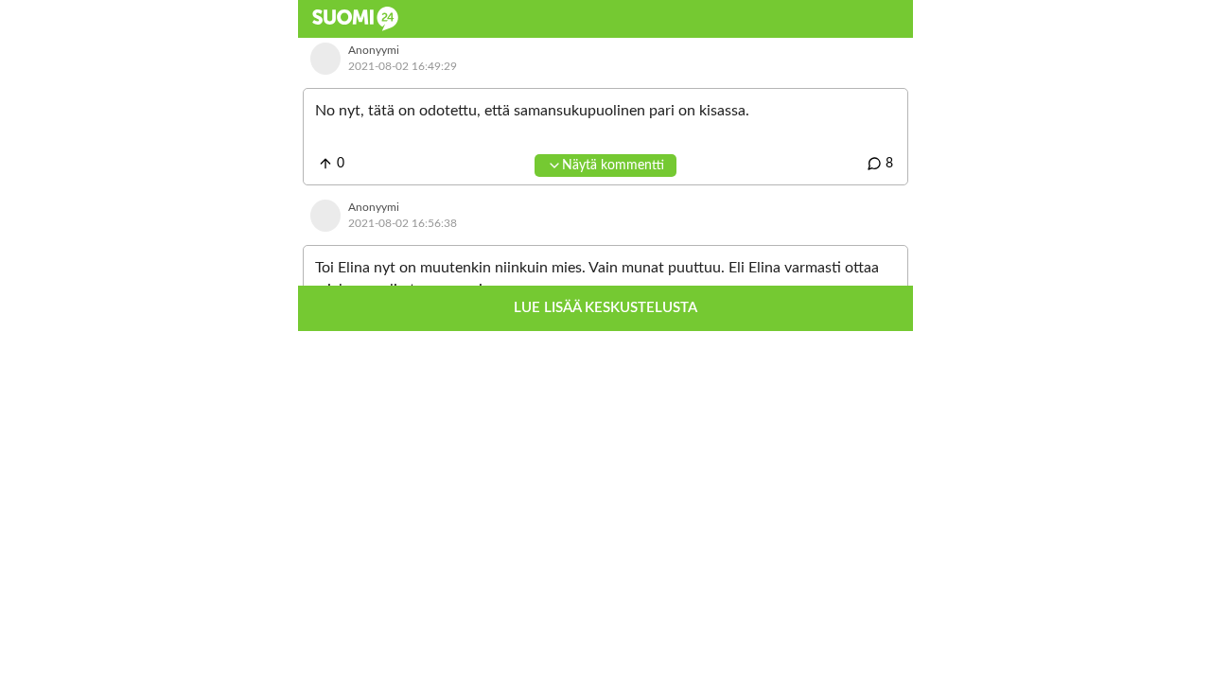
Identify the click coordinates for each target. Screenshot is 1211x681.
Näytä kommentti (613, 165)
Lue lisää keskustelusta (605, 308)
